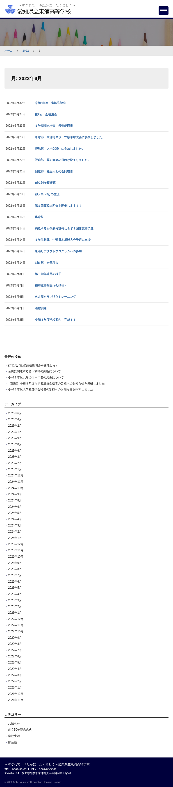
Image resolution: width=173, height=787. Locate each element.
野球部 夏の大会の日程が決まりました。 (63, 160)
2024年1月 (15, 538)
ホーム (9, 50)
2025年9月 (15, 438)
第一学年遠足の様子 (48, 274)
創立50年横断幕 (45, 182)
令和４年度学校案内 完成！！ (55, 319)
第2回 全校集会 (46, 114)
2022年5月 (15, 662)
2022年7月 (15, 650)
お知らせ (14, 723)
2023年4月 (15, 594)
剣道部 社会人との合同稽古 (54, 171)
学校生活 (14, 736)
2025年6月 (15, 450)
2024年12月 (15, 475)
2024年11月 (15, 481)
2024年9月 (15, 494)
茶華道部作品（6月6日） (51, 285)
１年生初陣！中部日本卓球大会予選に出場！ (64, 239)
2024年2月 (15, 531)
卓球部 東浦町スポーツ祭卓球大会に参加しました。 (70, 137)
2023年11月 (15, 550)
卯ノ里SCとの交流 (47, 194)
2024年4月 (15, 519)
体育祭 (39, 217)
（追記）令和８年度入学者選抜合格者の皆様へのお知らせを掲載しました (56, 383)
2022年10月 (15, 631)
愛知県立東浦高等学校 (44, 11)
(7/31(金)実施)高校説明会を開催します (33, 365)
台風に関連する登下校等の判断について (34, 371)
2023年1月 (15, 612)
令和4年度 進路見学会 (50, 103)
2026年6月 (15, 413)
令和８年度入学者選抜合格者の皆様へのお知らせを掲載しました (50, 389)
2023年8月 (15, 569)
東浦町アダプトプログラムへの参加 (58, 251)
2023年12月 (15, 544)
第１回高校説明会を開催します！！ (58, 205)
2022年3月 (15, 675)
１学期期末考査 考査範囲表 (54, 125)
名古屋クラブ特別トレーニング (55, 296)
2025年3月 (15, 456)
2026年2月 (15, 425)
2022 (26, 50)
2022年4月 (15, 668)
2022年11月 (15, 625)
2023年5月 (15, 587)
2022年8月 (15, 643)
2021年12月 (15, 693)
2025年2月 (15, 463)
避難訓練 (41, 308)
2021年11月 (15, 700)
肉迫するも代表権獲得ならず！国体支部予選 (64, 228)
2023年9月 (15, 563)
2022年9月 (15, 637)
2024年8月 (15, 500)
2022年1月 (15, 687)
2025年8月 (15, 444)
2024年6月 (15, 506)
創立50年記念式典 (20, 729)
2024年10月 (15, 488)
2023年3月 (15, 600)
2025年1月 (15, 469)
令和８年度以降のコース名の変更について (36, 377)
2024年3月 (15, 525)
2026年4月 (15, 419)
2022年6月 (15, 656)
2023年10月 (15, 556)
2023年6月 (15, 581)
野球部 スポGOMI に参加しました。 (60, 148)
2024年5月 (15, 513)
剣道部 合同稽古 (46, 262)
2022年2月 (15, 681)
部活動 (12, 742)
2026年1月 (15, 432)
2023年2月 (15, 606)
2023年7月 (15, 575)
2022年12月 (15, 619)
